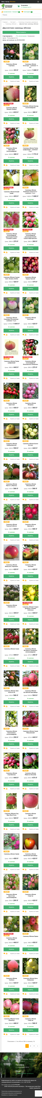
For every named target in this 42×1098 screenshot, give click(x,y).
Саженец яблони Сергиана (11, 65)
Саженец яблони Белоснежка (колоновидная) (11, 733)
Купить (11, 77)
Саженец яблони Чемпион (11, 979)
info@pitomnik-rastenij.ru (24, 1073)
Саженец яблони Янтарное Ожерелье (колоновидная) (30, 650)
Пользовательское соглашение (12, 1093)
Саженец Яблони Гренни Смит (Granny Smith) (11, 278)
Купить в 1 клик (14, 81)
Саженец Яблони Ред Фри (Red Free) (11, 814)
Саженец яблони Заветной (11, 404)
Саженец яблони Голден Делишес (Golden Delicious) (30, 608)
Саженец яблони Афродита (30, 525)
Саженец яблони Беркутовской (30, 278)
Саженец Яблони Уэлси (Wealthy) (11, 1019)
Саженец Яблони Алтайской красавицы (30, 691)
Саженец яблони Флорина (30, 404)
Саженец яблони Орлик (11, 854)
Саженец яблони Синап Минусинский (30, 732)
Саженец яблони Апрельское (11, 606)
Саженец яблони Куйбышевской (11, 444)
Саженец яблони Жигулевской (30, 485)
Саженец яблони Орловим (30, 565)
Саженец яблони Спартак (30, 895)
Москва (12, 1)
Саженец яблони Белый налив (11, 192)
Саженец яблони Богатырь (30, 318)
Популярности (12, 38)
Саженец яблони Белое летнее (30, 444)
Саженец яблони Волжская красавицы (30, 854)
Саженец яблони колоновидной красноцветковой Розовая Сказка (11, 236)
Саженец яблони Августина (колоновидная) (11, 896)
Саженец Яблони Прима (30, 936)
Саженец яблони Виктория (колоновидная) (11, 150)
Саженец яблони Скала (11, 649)
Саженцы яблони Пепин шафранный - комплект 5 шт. (30, 150)
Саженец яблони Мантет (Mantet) (11, 485)
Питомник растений (8, 1084)
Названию (31, 36)
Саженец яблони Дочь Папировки (30, 979)
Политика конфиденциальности (12, 1091)
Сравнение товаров (11, 11)
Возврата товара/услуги (9, 1095)
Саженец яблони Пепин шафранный (11, 362)
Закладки (27, 11)
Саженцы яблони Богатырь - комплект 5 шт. (30, 66)
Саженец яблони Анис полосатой (11, 691)
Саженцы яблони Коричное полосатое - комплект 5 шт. (30, 192)
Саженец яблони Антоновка (11, 939)
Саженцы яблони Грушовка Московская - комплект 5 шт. (11, 319)
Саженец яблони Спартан (30, 1019)
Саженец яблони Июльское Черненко (11, 565)
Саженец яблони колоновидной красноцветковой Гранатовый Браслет (30, 236)
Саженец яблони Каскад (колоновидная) (30, 107)
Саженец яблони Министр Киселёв (30, 774)
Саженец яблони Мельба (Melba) (11, 108)
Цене (4, 38)
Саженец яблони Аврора (30, 814)
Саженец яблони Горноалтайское (11, 525)
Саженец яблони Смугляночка (11, 774)
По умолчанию (21, 36)
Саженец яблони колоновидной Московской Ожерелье (30, 363)
